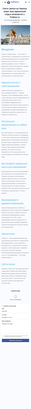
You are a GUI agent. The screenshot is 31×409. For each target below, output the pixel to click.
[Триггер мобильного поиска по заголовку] (29, 2)
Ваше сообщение (6, 321)
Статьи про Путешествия (13, 20)
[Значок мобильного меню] (5, 2)
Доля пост (16, 22)
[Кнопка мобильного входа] (26, 2)
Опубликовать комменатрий (15, 340)
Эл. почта (4, 314)
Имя (3, 308)
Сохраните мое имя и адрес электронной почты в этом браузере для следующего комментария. (16, 336)
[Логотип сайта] (13, 2)
